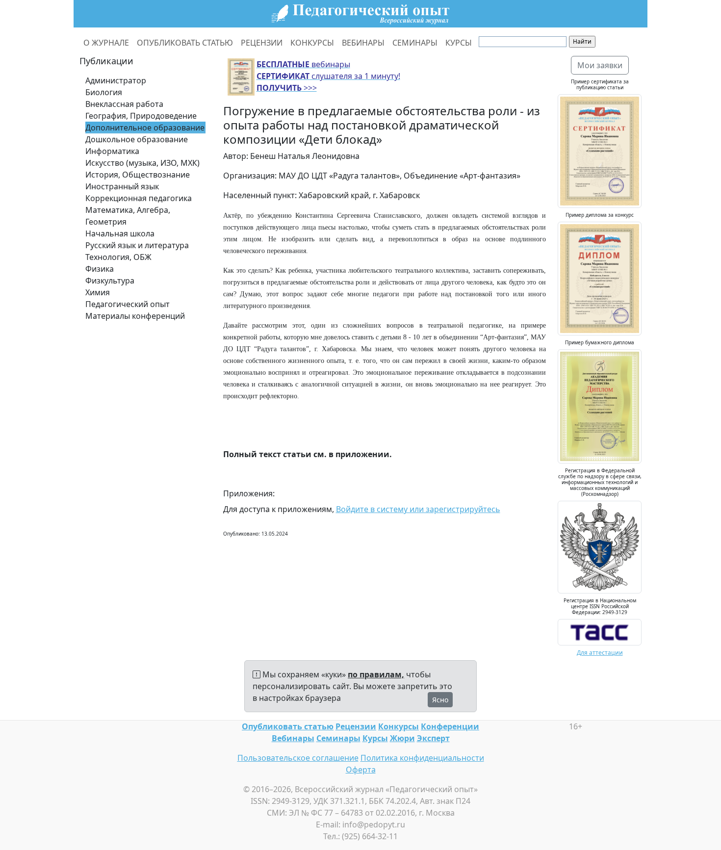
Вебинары (293, 738)
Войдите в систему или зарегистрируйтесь (418, 509)
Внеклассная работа (124, 104)
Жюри (402, 738)
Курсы (375, 738)
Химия (97, 292)
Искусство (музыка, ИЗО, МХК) (142, 162)
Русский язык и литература (137, 245)
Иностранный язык (122, 186)
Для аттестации (600, 652)
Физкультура (109, 280)
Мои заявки (599, 65)
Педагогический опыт (127, 304)
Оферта (361, 769)
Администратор (115, 80)
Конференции (450, 726)
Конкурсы (398, 726)
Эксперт (433, 738)
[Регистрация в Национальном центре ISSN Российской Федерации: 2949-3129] (600, 631)
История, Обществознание (137, 174)
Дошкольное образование (136, 139)
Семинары (338, 738)
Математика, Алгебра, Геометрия (127, 216)
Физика (99, 268)
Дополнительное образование (145, 127)
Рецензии (355, 726)
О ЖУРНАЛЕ (106, 42)
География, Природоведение (141, 115)
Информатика (112, 151)
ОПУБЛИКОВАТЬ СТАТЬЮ (185, 42)
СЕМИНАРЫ (415, 42)
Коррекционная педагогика (138, 198)
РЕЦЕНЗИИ (262, 42)
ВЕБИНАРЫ (363, 42)
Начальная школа (119, 233)
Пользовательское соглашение (298, 757)
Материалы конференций (135, 315)
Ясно (440, 699)
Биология (103, 92)
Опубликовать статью (288, 726)
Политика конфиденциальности (422, 757)
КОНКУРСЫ (312, 42)
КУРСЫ (458, 42)
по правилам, (376, 674)
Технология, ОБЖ (118, 257)
